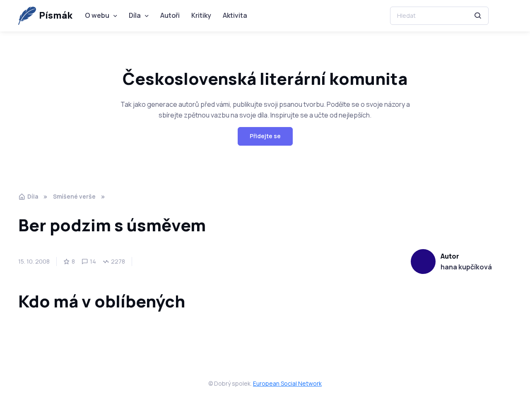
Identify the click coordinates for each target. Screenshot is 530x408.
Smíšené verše (74, 196)
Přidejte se (265, 136)
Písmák (55, 15)
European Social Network (287, 383)
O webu (97, 15)
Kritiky (201, 15)
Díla (135, 15)
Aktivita (235, 15)
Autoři (170, 15)
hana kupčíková (466, 266)
